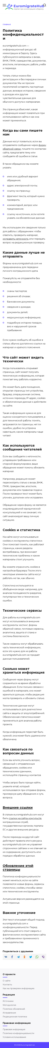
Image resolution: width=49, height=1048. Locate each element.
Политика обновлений (14, 1009)
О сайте (6, 980)
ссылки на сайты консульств (25, 818)
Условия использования (14, 1037)
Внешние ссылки (18, 807)
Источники (8, 1001)
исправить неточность (16, 239)
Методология (9, 1005)
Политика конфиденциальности (18, 1033)
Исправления (9, 1013)
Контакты (7, 984)
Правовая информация (14, 1029)
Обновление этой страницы (18, 868)
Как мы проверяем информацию (18, 988)
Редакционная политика (15, 1016)
